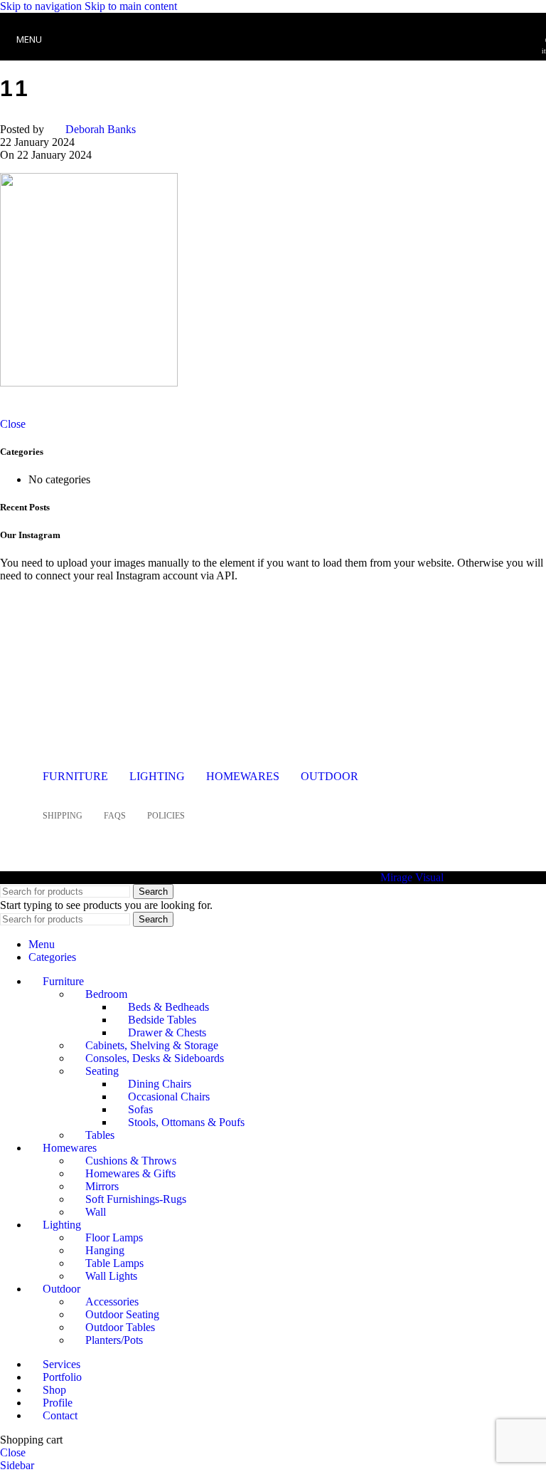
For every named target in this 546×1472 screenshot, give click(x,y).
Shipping (62, 816)
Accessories (112, 1301)
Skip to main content (131, 6)
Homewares (242, 776)
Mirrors (102, 1186)
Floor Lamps (114, 1237)
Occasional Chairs (169, 1096)
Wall (95, 1212)
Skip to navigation (42, 6)
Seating (102, 1071)
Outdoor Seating (122, 1314)
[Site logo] (273, 64)
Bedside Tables (162, 1020)
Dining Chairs (159, 1084)
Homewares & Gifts (130, 1173)
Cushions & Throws (130, 1161)
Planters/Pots (114, 1340)
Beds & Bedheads (168, 1007)
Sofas (140, 1109)
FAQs (115, 816)
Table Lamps (114, 1263)
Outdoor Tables (120, 1327)
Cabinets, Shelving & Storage (151, 1045)
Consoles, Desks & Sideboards (154, 1058)
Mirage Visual (412, 877)
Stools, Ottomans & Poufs (186, 1122)
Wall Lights (111, 1276)
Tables (99, 1135)
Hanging (104, 1250)
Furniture (75, 776)
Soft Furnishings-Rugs (135, 1199)
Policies (166, 816)
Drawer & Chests (167, 1032)
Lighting (157, 776)
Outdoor (329, 776)
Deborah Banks (100, 129)
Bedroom (106, 994)
